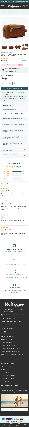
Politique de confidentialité (10, 348)
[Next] (25, 30)
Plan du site (5, 381)
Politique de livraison (8, 345)
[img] (5, 188)
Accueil (3, 11)
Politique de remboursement (10, 351)
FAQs (3, 366)
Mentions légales (6, 339)
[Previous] (3, 30)
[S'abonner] (25, 409)
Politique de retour (7, 342)
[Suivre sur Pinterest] (5, 332)
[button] (5, 58)
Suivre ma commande (8, 375)
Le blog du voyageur (7, 378)
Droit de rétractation (8, 359)
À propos (4, 369)
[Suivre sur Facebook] (2, 332)
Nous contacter (6, 372)
